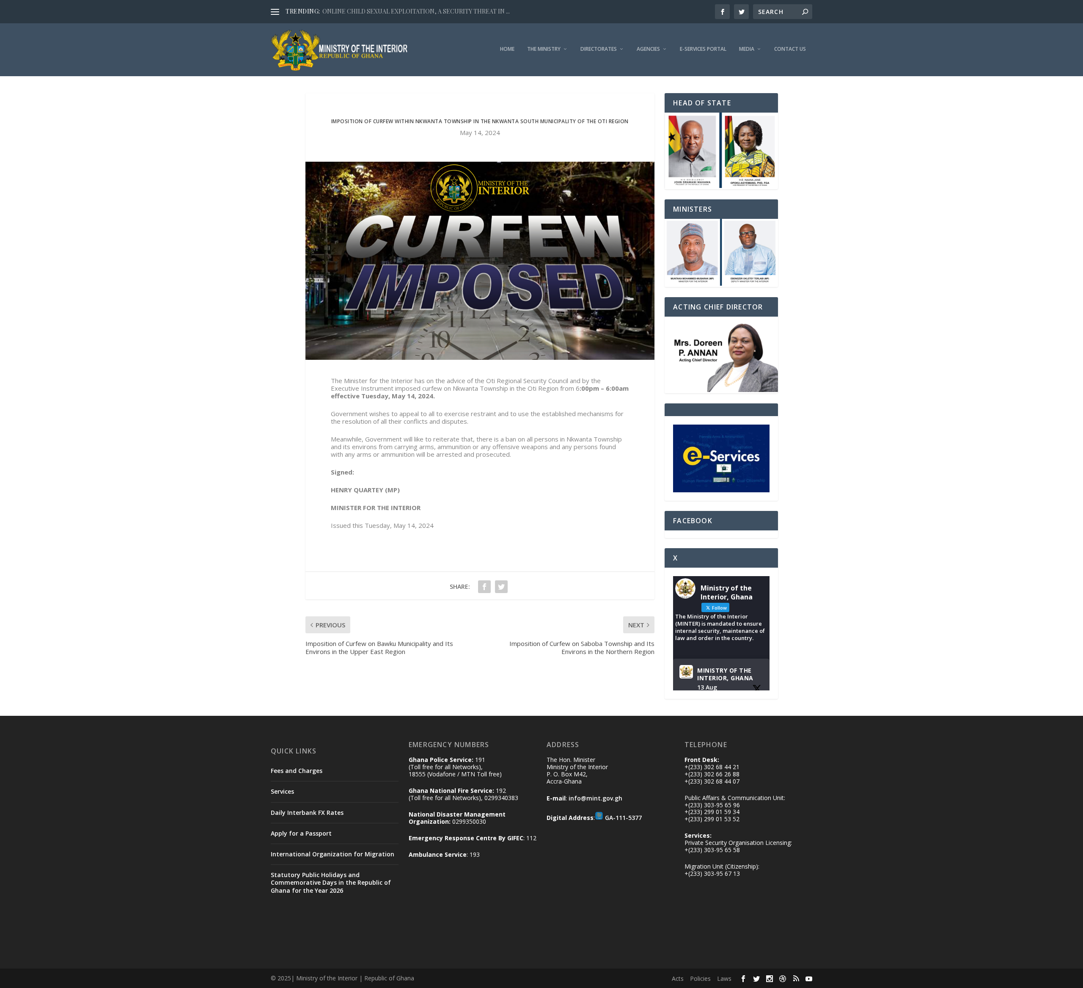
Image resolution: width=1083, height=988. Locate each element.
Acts (678, 978)
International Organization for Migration (332, 854)
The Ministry (544, 49)
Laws (724, 978)
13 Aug (707, 687)
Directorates (598, 49)
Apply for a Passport (301, 833)
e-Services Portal (703, 49)
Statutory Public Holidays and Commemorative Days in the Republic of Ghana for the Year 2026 (331, 882)
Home (507, 49)
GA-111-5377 (623, 818)
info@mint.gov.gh (595, 798)
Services (282, 791)
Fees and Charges (296, 771)
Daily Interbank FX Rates (307, 813)
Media (746, 49)
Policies (700, 978)
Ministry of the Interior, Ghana (725, 674)
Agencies (648, 49)
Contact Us (790, 49)
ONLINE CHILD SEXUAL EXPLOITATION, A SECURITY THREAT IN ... (416, 11)
